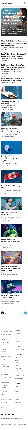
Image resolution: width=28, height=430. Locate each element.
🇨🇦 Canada (13, 422)
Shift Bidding (4, 359)
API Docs (17, 363)
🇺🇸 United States (5, 422)
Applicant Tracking (6, 407)
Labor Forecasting (6, 337)
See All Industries (19, 349)
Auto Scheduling (5, 356)
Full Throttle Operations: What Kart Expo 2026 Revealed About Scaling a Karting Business (13, 67)
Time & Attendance (6, 334)
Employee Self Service (7, 380)
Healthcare (18, 333)
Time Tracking (5, 382)
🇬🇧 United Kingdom (22, 422)
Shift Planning (4, 374)
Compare (17, 365)
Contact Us (18, 389)
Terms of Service (6, 425)
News (16, 391)
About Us (17, 386)
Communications (5, 354)
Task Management (6, 397)
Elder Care (18, 344)
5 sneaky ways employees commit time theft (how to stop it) (9, 159)
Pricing (17, 357)
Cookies (17, 399)
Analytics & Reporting (6, 399)
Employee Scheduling (6, 329)
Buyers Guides (19, 378)
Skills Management (6, 377)
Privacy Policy (18, 402)
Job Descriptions (19, 375)
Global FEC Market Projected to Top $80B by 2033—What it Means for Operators (10, 268)
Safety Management (6, 362)
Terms (17, 405)
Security (17, 372)
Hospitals (17, 346)
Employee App (5, 342)
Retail (16, 338)
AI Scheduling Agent (6, 331)
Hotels (17, 336)
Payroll (3, 339)
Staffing (17, 341)
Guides (17, 360)
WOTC (3, 405)
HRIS (2, 394)
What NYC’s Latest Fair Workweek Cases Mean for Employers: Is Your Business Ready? (14, 43)
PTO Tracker (4, 402)
